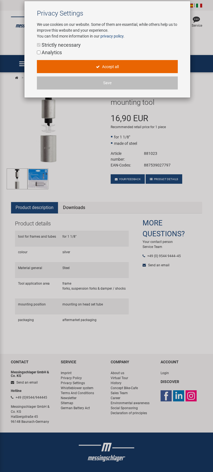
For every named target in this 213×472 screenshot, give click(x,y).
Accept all (110, 66)
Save (107, 83)
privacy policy (111, 36)
